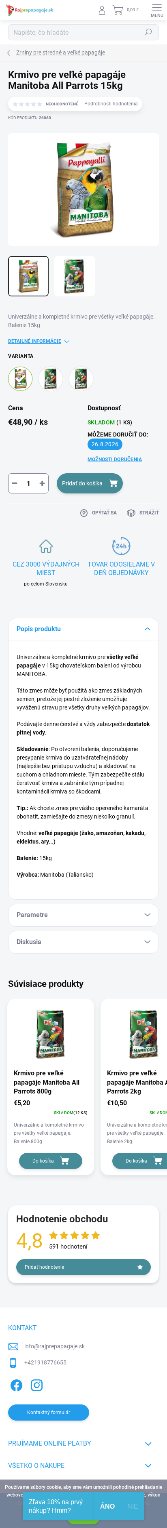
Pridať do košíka (82, 483)
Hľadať (148, 32)
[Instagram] (35, 1384)
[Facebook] (15, 1384)
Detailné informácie (34, 341)
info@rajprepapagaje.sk (54, 1346)
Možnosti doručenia (115, 459)
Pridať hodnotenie (44, 1267)
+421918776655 (45, 1362)
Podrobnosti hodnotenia (111, 104)
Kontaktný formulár (48, 1412)
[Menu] (157, 10)
